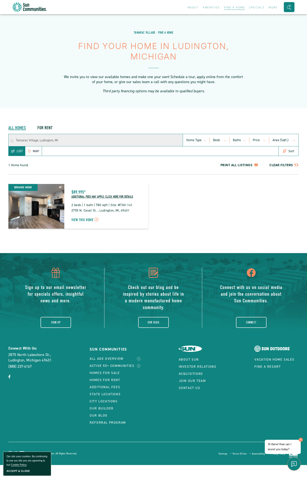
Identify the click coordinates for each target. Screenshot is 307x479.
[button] (289, 7)
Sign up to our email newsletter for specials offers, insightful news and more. (55, 294)
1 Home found (18, 165)
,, (30, 357)
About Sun (189, 359)
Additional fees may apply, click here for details (102, 197)
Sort (291, 151)
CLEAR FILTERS (281, 165)
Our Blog (153, 322)
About (193, 7)
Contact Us (189, 388)
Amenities (211, 7)
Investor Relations (197, 366)
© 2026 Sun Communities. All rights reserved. (52, 453)
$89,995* (78, 192)
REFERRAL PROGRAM (108, 422)
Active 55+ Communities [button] (112, 366)
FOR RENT (45, 128)
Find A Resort (267, 366)
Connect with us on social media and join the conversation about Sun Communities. (251, 294)
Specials (256, 7)
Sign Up (55, 322)
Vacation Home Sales (274, 359)
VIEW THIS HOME (85, 220)
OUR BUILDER (102, 408)
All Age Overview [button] (106, 358)
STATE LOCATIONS (105, 394)
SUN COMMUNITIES (108, 349)
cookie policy (19, 464)
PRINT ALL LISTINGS (237, 165)
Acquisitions (191, 373)
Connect (251, 322)
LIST (20, 151)
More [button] (273, 7)
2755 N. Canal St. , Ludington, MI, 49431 (100, 210)
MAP (36, 151)
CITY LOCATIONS (103, 401)
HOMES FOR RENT (105, 380)
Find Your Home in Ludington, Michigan (153, 51)
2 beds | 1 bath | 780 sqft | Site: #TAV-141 (102, 205)
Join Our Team (192, 381)
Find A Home (234, 7)
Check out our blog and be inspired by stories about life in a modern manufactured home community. (153, 297)
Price (256, 140)
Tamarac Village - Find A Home (153, 32)
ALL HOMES (17, 128)
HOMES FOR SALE (105, 373)
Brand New (23, 187)
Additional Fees (105, 387)
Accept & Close (18, 471)
